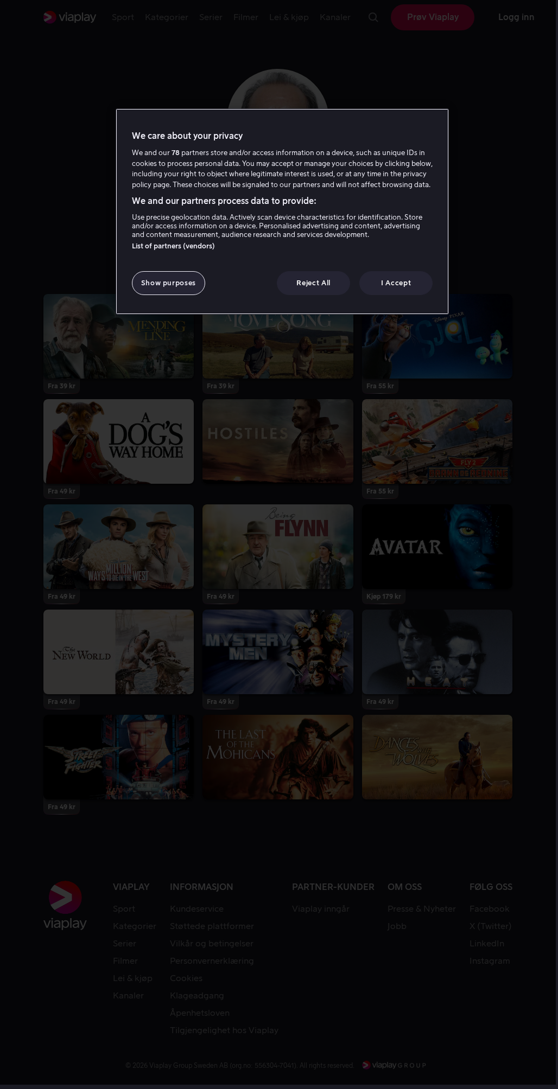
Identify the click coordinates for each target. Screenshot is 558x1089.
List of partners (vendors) (173, 245)
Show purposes (168, 282)
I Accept (396, 282)
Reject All (313, 282)
